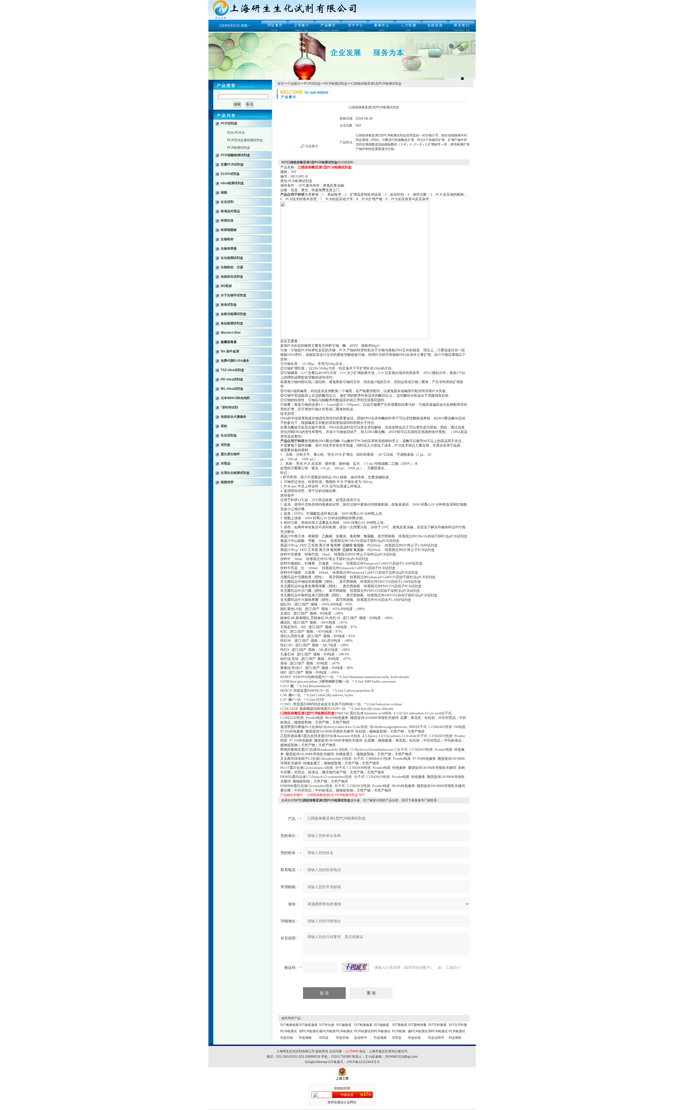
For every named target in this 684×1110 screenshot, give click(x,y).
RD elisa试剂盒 (232, 379)
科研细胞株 (229, 230)
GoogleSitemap (316, 1062)
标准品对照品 (230, 211)
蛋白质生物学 (230, 454)
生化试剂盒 (229, 435)
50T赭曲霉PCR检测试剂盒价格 (344, 1031)
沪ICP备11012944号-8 (363, 1062)
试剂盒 (225, 445)
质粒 (224, 426)
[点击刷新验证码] (355, 967)
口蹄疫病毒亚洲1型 (320, 795)
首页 (280, 83)
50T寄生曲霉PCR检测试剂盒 (327, 1031)
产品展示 (293, 83)
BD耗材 (226, 286)
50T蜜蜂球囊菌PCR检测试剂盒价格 (418, 1031)
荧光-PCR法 (236, 133)
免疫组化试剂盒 (232, 276)
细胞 (224, 192)
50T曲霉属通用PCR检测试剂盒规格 (309, 1031)
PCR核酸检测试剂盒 (235, 155)
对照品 (225, 463)
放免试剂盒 (229, 304)
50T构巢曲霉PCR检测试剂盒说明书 (364, 1031)
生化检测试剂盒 (232, 258)
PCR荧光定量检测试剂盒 (245, 140)
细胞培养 (227, 482)
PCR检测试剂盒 (238, 147)
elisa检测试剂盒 (232, 183)
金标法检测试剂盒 (233, 314)
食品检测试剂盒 (232, 323)
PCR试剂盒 (229, 123)
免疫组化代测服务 (233, 417)
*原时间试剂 (229, 407)
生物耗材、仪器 (232, 267)
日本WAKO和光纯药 (235, 398)
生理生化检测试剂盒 (235, 473)
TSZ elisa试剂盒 (232, 370)
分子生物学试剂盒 (233, 295)
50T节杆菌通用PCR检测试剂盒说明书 (438, 1031)
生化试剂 (227, 202)
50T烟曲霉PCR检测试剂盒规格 (382, 1031)
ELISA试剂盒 (230, 174)
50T (361, 795)
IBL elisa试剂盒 (232, 389)
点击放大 (311, 146)
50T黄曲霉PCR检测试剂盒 (399, 1031)
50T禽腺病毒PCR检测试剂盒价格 (289, 1031)
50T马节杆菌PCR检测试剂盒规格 (458, 1031)
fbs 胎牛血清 (230, 351)
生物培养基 (229, 248)
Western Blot (230, 332)
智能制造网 (342, 1088)
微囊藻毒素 (229, 342)
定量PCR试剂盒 (232, 164)
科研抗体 (227, 220)
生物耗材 (227, 239)
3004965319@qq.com (401, 1056)
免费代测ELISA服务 (235, 361)
